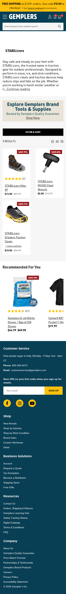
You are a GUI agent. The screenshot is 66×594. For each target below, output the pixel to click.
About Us (8, 548)
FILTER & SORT (33, 132)
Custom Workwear (13, 442)
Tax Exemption (11, 473)
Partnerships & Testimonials (18, 562)
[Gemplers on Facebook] (7, 403)
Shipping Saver (11, 482)
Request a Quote (12, 468)
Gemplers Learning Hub (16, 513)
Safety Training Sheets (15, 517)
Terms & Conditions (35, 8)
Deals (6, 447)
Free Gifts (8, 487)
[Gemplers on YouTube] (32, 403)
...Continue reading (17, 89)
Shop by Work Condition (16, 433)
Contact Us (9, 503)
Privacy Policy (10, 577)
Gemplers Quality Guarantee (18, 553)
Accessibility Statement (15, 581)
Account (7, 463)
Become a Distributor (14, 477)
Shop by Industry (12, 428)
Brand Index (9, 437)
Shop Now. (33, 118)
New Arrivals (10, 423)
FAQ (5, 532)
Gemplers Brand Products (17, 567)
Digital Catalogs (11, 522)
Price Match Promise (14, 558)
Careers (7, 572)
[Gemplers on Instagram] (19, 403)
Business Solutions (17, 456)
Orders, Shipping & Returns (18, 508)
